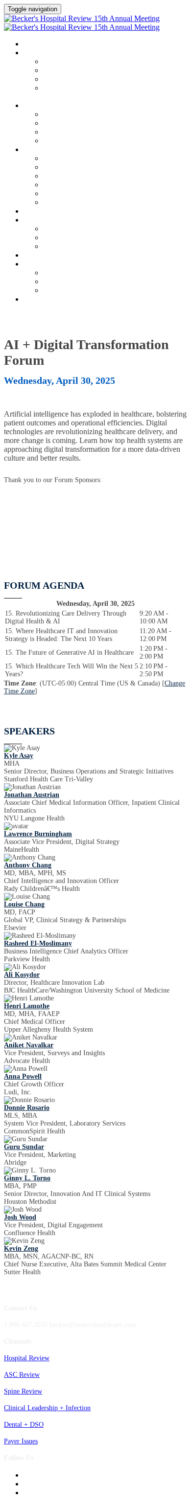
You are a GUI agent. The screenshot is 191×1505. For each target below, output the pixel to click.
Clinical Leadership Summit (71, 150)
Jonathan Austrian (31, 794)
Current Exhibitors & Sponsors (86, 194)
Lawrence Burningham (38, 834)
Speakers (39, 106)
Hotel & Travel (64, 167)
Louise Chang (24, 904)
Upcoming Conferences (75, 273)
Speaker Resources (69, 141)
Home (33, 44)
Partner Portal (62, 185)
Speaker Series (63, 132)
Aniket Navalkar (28, 1045)
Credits (37, 211)
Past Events (59, 290)
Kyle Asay (18, 755)
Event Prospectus (67, 202)
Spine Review (23, 1391)
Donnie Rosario (26, 1107)
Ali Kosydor (22, 974)
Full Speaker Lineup (71, 123)
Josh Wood (20, 1217)
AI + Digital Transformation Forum (93, 79)
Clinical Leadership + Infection (47, 1408)
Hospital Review (26, 1358)
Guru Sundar (24, 1147)
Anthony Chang (27, 865)
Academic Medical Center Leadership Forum (105, 70)
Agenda (36, 53)
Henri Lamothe (26, 1006)
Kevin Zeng (21, 1248)
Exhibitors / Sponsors (60, 220)
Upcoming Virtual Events (78, 282)
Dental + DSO (24, 1424)
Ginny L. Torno (27, 1178)
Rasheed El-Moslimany (38, 943)
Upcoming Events (53, 264)
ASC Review (22, 1374)
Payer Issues (21, 1441)
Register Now (47, 299)
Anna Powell (23, 1076)
